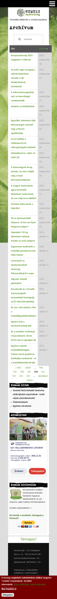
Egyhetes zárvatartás (22, 406)
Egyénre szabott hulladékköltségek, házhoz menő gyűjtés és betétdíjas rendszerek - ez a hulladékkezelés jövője (23, 354)
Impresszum (19, 570)
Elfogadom (8, 595)
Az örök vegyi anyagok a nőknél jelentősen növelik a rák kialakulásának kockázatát (23, 78)
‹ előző (27, 368)
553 (21, 376)
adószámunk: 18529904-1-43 (27, 562)
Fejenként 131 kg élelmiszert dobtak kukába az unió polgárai (23, 236)
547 (15, 372)
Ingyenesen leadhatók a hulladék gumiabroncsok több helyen (23, 251)
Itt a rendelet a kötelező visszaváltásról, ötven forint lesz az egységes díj (23, 336)
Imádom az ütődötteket (22, 106)
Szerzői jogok (31, 573)
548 (22, 372)
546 (41, 368)
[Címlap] (28, 16)
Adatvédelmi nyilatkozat (29, 584)
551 (43, 372)
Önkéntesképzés (20, 402)
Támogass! (28, 539)
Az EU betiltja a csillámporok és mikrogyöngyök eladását (23, 143)
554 (28, 376)
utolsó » (30, 380)
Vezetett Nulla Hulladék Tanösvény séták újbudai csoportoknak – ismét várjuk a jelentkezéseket (29, 394)
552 (14, 376)
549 (29, 372)
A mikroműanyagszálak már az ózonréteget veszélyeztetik (22, 96)
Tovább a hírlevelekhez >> (21, 508)
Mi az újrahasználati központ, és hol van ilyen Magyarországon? (23, 222)
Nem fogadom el (8, 589)
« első (18, 368)
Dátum (42, 49)
